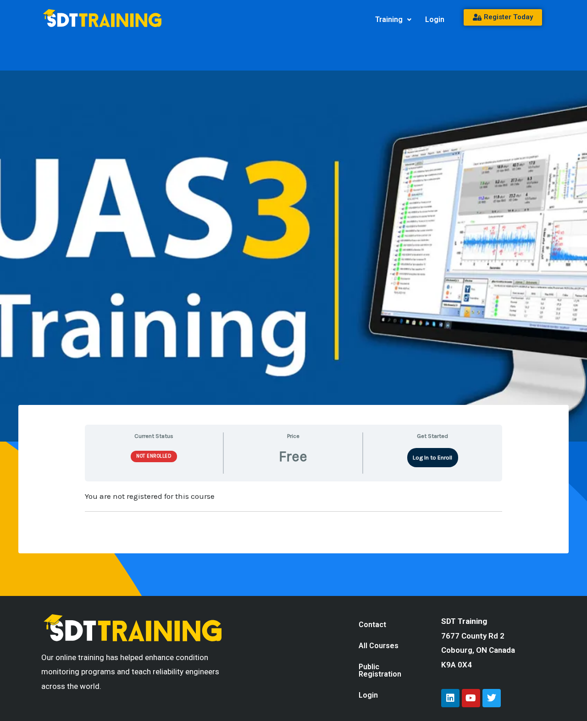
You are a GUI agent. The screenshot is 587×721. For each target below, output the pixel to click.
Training (389, 19)
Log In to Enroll (432, 457)
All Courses (379, 645)
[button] (393, 19)
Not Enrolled (154, 456)
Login (434, 19)
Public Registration (380, 670)
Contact (372, 624)
